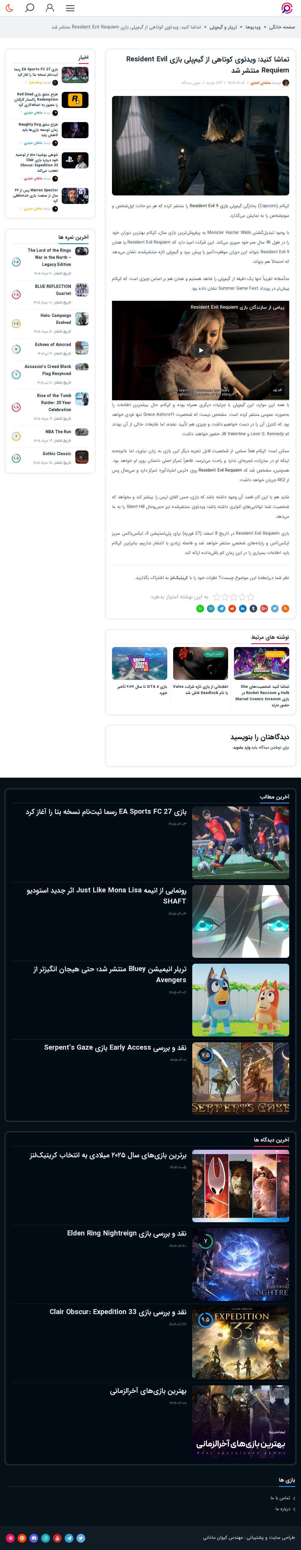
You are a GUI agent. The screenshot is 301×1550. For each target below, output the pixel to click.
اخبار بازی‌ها (275, 653)
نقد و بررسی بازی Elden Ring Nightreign (126, 1233)
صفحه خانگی (282, 27)
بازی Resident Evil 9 (209, 206)
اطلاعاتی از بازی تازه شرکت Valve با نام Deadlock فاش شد (200, 690)
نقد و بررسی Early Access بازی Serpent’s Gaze (115, 1047)
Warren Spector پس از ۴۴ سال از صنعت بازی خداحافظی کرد (35, 196)
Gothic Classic (57, 454)
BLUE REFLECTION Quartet (53, 290)
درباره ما (282, 1508)
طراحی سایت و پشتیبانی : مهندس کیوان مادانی (249, 1537)
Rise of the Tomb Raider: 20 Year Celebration (54, 403)
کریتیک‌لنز (179, 577)
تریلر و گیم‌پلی (223, 27)
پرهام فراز (35, 82)
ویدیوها (253, 27)
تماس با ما (280, 1498)
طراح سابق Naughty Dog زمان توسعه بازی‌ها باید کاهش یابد (38, 130)
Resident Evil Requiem (220, 470)
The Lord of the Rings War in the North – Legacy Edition (49, 257)
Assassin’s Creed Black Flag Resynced (48, 370)
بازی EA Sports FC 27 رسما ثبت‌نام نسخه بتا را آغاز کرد (36, 72)
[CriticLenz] (287, 8)
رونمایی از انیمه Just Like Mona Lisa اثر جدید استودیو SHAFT (106, 896)
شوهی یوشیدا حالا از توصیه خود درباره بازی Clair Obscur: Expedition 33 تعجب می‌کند (37, 162)
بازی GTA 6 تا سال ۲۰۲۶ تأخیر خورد (142, 690)
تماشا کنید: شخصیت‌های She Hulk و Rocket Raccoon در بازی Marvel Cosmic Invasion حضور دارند (262, 696)
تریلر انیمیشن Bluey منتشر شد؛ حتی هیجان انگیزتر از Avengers (110, 975)
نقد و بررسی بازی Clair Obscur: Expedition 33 (118, 1312)
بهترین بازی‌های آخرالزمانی (148, 1391)
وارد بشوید (241, 747)
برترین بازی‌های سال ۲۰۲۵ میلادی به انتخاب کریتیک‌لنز (108, 1155)
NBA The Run (58, 432)
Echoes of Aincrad (53, 345)
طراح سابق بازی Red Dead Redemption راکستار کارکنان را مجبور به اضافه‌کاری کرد (36, 100)
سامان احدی (260, 83)
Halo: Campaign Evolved (56, 319)
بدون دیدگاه (191, 83)
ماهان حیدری (33, 112)
